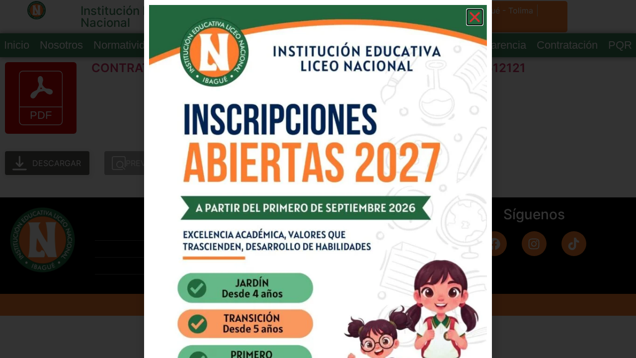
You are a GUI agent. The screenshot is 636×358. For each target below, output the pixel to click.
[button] (475, 17)
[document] (318, 179)
